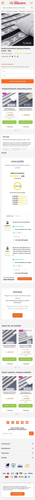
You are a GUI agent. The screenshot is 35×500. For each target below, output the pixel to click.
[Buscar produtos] (32, 7)
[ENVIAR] (17, 81)
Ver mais (3, 152)
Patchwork (9, 11)
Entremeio (22, 11)
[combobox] (17, 7)
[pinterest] (15, 56)
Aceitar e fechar (17, 494)
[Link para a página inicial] (2, 11)
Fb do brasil (9, 53)
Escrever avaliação (24, 278)
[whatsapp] (17, 56)
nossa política (21, 488)
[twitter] (12, 56)
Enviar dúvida (17, 315)
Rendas (15, 11)
